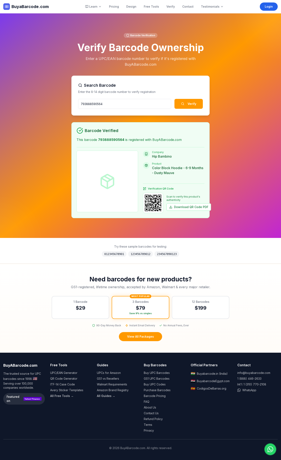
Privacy (149, 430)
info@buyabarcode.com (253, 373)
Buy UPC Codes (155, 384)
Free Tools (151, 6)
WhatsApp (249, 390)
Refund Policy (153, 419)
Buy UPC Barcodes (157, 373)
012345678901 (114, 254)
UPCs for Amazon (109, 373)
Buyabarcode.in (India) (209, 373)
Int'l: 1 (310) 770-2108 (251, 384)
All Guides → (106, 396)
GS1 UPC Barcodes (157, 378)
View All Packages (140, 336)
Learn (93, 6)
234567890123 (167, 254)
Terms (148, 424)
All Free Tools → (62, 396)
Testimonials (210, 6)
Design (131, 6)
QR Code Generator (63, 378)
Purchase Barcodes (157, 390)
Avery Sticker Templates (66, 390)
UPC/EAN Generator (63, 373)
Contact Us (151, 413)
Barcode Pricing (155, 396)
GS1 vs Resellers (108, 378)
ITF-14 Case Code (62, 384)
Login (269, 6)
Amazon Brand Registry (113, 390)
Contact (188, 6)
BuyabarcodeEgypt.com (210, 381)
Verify (170, 6)
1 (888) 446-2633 (249, 378)
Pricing (114, 6)
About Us (150, 407)
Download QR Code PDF (191, 207)
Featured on (23, 399)
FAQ (146, 401)
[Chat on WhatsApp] (270, 449)
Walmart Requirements (112, 384)
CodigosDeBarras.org (208, 388)
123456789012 (140, 254)
